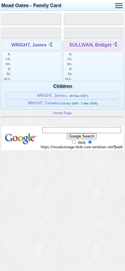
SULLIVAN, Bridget (90, 44)
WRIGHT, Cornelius (44, 103)
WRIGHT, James (29, 44)
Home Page (62, 113)
